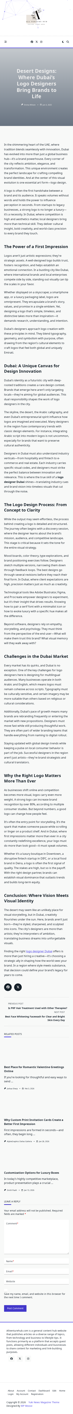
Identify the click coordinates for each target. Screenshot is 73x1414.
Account (21, 1390)
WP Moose (26, 1405)
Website (10, 1281)
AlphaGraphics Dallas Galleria (19, 1141)
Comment (12, 1223)
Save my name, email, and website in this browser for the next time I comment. (34, 1295)
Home (62, 1390)
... (12, 1081)
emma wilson (29, 105)
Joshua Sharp (12, 1088)
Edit (54, 1390)
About (11, 1390)
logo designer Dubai (39, 951)
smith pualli (12, 1190)
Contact (32, 1390)
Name (10, 1261)
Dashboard (44, 1390)
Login (11, 1394)
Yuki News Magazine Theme (44, 1402)
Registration (37, 1394)
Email (10, 1271)
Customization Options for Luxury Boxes (31, 1173)
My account (22, 1394)
